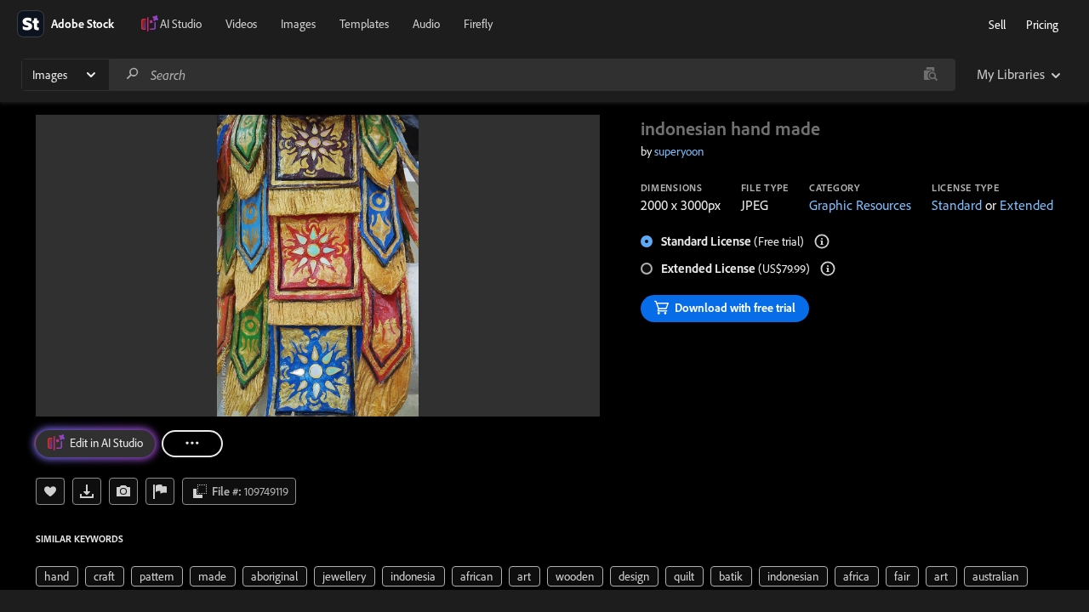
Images (298, 23)
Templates (364, 23)
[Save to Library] (50, 491)
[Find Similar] (123, 491)
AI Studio (181, 23)
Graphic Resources (860, 204)
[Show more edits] (192, 443)
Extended (1026, 204)
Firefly (478, 23)
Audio (426, 23)
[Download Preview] (86, 491)
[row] (57, 576)
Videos (241, 23)
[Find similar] (930, 74)
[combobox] (532, 75)
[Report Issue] (159, 491)
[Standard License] (821, 241)
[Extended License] (827, 268)
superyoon (679, 151)
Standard (957, 204)
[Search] (132, 74)
